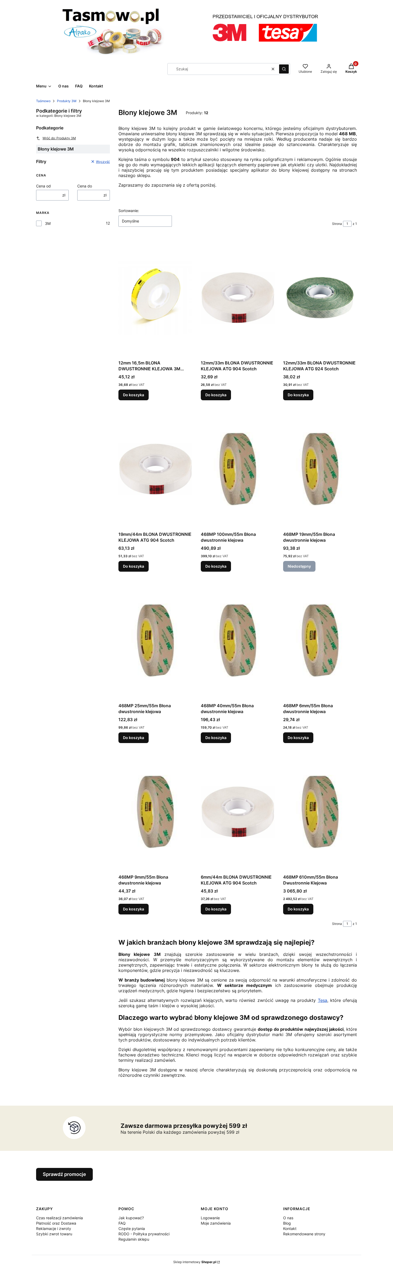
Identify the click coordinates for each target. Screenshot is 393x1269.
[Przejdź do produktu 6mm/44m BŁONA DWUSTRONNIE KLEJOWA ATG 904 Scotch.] (238, 812)
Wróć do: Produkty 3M (59, 138)
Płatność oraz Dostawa (56, 1223)
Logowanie (210, 1218)
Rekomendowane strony (304, 1234)
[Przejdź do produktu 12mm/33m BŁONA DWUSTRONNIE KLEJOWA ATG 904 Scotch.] (238, 297)
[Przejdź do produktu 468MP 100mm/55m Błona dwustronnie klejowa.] (238, 469)
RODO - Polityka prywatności (143, 1234)
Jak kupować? (131, 1218)
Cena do (84, 186)
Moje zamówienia (216, 1223)
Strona (337, 224)
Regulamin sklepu (133, 1239)
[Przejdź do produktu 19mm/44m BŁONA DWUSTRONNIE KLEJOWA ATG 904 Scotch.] (155, 469)
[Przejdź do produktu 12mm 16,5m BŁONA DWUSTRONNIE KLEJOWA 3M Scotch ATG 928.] (155, 297)
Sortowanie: (128, 210)
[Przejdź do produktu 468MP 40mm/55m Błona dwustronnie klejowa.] (238, 640)
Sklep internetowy (194, 1262)
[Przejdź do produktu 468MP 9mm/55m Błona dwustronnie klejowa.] (155, 812)
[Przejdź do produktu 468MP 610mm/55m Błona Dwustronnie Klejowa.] (320, 812)
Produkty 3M (66, 101)
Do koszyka (133, 395)
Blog (287, 1223)
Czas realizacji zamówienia (59, 1218)
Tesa (322, 1000)
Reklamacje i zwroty (53, 1228)
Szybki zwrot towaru (54, 1234)
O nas (288, 1218)
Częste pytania (131, 1228)
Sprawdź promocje (64, 1174)
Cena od (43, 186)
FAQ (122, 1223)
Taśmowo (43, 101)
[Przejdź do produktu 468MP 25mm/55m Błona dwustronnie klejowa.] (155, 640)
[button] (284, 69)
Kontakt (289, 1228)
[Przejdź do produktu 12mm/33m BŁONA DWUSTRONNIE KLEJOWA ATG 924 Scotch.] (320, 297)
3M (48, 223)
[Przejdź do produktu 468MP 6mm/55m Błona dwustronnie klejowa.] (320, 640)
